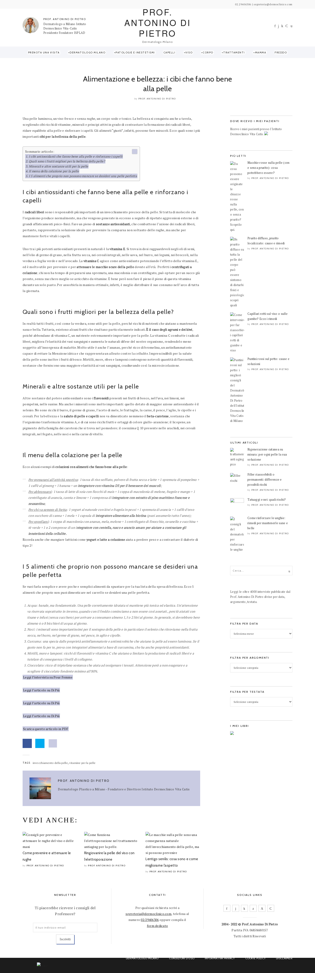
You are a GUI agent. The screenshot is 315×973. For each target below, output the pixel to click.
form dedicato (157, 925)
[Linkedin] (282, 26)
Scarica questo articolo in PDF (45, 729)
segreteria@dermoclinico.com (148, 914)
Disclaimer (284, 958)
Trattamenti (234, 52)
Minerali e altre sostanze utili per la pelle (58, 166)
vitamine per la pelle (82, 763)
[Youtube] (286, 26)
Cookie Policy (255, 958)
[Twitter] (253, 908)
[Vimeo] (262, 908)
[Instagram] (278, 26)
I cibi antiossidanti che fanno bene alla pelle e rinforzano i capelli (75, 156)
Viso (189, 52)
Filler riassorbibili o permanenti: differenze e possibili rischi (264, 479)
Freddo (281, 52)
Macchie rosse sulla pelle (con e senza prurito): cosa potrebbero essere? (268, 168)
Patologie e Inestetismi (135, 52)
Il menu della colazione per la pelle (54, 171)
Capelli (169, 52)
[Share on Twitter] (40, 743)
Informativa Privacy (220, 958)
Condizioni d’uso (181, 958)
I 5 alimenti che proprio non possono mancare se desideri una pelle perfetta (83, 176)
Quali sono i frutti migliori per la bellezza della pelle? (67, 161)
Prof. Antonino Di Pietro (157, 98)
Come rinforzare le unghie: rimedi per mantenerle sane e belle (267, 523)
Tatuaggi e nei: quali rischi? (266, 499)
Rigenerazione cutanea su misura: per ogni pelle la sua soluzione (267, 454)
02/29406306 (150, 919)
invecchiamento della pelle (50, 763)
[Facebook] (275, 26)
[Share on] (52, 743)
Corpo (208, 52)
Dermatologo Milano (87, 52)
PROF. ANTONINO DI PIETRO (64, 19)
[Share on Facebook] (27, 743)
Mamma (260, 52)
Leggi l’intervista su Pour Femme (47, 677)
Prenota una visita (44, 52)
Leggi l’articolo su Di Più (41, 690)
